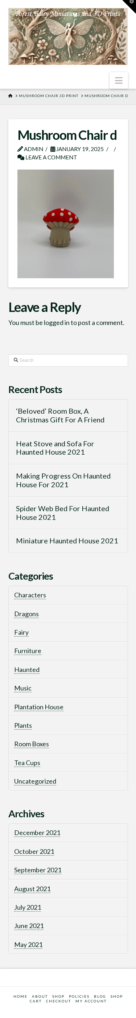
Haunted (27, 669)
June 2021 (29, 926)
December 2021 (37, 832)
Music (23, 688)
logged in (57, 322)
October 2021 (34, 851)
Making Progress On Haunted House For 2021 (63, 480)
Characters (30, 595)
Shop (117, 996)
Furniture (27, 651)
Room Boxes (31, 744)
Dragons (26, 614)
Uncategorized (35, 781)
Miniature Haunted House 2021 (67, 541)
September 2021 (37, 870)
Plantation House (38, 707)
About (40, 996)
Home (20, 996)
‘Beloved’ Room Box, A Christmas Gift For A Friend (60, 415)
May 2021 (28, 944)
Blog (100, 996)
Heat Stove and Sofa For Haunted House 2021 (55, 447)
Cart (36, 1001)
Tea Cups (27, 763)
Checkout (58, 1001)
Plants (23, 725)
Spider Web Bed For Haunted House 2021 (62, 512)
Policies (79, 996)
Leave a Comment (50, 157)
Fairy (21, 632)
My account (91, 1001)
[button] (119, 80)
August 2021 (32, 889)
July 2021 (27, 907)
